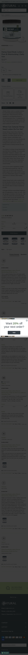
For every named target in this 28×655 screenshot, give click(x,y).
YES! (14, 332)
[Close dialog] (26, 320)
